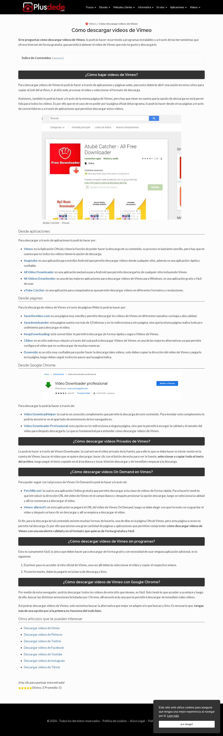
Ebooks (103, 7)
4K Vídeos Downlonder (39, 278)
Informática (144, 7)
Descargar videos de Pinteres (43, 634)
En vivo (160, 7)
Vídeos (194, 7)
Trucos (90, 7)
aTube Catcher (34, 290)
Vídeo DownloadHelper (40, 414)
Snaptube (30, 260)
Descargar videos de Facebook (44, 647)
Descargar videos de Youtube (43, 654)
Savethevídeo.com (37, 316)
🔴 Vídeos (91, 23)
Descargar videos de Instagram (44, 661)
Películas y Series (122, 7)
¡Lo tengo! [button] (186, 724)
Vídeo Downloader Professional (46, 426)
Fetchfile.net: (33, 490)
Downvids (30, 352)
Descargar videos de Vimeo (42, 628)
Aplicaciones (177, 7)
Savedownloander (36, 322)
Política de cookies (114, 721)
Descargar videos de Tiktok (42, 667)
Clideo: (28, 340)
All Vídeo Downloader (39, 272)
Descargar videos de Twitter (42, 641)
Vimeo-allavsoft (35, 507)
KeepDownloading (36, 334)
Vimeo (28, 249)
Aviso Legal (137, 721)
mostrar (58, 58)
